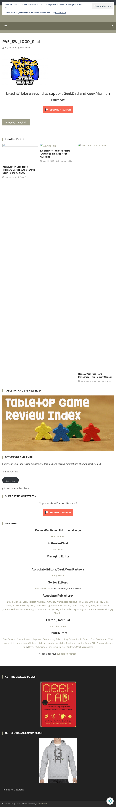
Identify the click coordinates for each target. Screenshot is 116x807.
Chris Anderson (58, 626)
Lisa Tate (104, 381)
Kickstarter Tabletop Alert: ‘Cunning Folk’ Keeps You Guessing (55, 153)
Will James (33, 643)
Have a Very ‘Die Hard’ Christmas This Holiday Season (95, 375)
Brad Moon (71, 643)
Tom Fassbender (99, 639)
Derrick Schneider (37, 646)
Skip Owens (98, 643)
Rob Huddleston (18, 643)
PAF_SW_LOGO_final (16, 122)
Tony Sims (52, 646)
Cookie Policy (60, 12)
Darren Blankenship (26, 639)
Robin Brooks (83, 639)
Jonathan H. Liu (65, 161)
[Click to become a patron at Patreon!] (58, 109)
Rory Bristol (69, 639)
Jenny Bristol (58, 575)
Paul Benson (9, 639)
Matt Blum (25, 47)
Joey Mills (60, 643)
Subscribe (10, 481)
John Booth (43, 639)
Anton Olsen (84, 643)
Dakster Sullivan (67, 646)
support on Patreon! (67, 653)
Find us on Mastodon (13, 789)
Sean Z (23, 177)
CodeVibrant (41, 803)
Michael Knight (47, 643)
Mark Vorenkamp (84, 646)
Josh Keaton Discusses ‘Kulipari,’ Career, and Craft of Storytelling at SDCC (18, 169)
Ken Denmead (58, 536)
